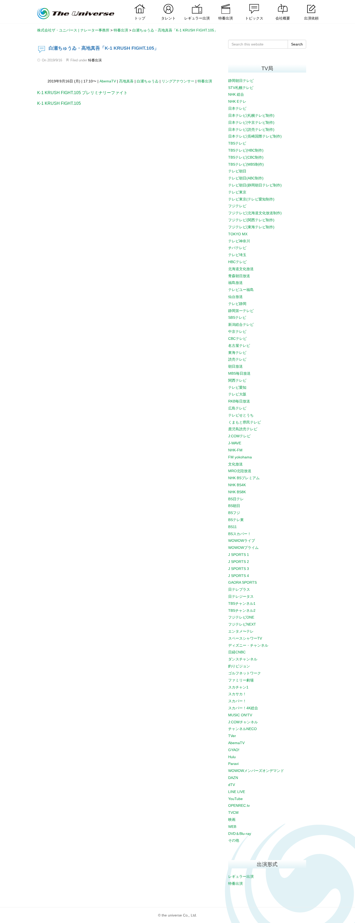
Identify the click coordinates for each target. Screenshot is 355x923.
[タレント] (168, 4)
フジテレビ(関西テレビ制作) (251, 220)
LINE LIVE (236, 792)
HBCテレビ (237, 262)
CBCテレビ (237, 338)
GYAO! (233, 750)
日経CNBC (237, 652)
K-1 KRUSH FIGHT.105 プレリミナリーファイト (82, 92)
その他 (233, 840)
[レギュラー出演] (197, 4)
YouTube (235, 799)
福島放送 (235, 283)
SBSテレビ (237, 317)
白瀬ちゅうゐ (148, 81)
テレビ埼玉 (237, 255)
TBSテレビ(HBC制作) (246, 150)
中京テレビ (237, 331)
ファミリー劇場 (241, 680)
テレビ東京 (237, 192)
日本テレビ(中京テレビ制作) (251, 122)
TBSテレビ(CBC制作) (246, 157)
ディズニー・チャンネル (248, 645)
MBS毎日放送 (239, 373)
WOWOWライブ (241, 540)
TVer (232, 736)
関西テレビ (237, 380)
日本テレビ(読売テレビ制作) (251, 129)
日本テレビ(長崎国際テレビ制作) (255, 136)
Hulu (232, 757)
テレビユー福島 (241, 290)
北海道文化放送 (241, 269)
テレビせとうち (241, 415)
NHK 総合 (236, 94)
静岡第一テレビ (241, 311)
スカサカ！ (237, 694)
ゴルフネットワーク (244, 673)
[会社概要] (282, 4)
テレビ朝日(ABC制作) (246, 178)
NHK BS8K (237, 492)
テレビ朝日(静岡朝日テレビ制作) (255, 185)
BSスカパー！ (239, 534)
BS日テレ (236, 499)
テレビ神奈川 (239, 241)
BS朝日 (234, 506)
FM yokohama (240, 457)
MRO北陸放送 (239, 471)
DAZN (233, 778)
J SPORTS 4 (238, 576)
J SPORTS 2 (238, 562)
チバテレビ (237, 248)
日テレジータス (241, 596)
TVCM (233, 812)
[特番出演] (225, 4)
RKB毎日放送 (239, 401)
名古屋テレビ (239, 345)
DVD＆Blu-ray (239, 833)
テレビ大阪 (237, 394)
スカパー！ (237, 701)
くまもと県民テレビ (244, 422)
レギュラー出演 (241, 876)
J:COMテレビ (239, 436)
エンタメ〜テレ (241, 631)
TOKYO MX (237, 234)
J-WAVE (234, 443)
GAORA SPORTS (242, 582)
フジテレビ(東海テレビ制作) (251, 227)
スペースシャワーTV (245, 638)
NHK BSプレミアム (244, 478)
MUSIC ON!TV (240, 715)
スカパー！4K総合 (243, 708)
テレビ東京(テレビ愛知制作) (251, 199)
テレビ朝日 (237, 171)
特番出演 (95, 60)
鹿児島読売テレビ (242, 429)
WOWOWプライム (243, 547)
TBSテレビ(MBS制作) (246, 164)
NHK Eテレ (237, 101)
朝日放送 (235, 366)
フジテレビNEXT (242, 624)
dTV (231, 785)
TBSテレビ (237, 143)
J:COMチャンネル (243, 722)
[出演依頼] (311, 4)
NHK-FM (235, 450)
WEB (232, 826)
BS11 (232, 527)
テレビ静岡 (237, 304)
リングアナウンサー (178, 81)
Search (297, 44)
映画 (231, 819)
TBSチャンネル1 (241, 603)
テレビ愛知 (237, 387)
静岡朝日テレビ (241, 81)
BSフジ (234, 513)
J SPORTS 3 (238, 569)
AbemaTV (108, 81)
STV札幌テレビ (240, 88)
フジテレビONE (241, 617)
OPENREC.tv (239, 805)
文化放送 (235, 464)
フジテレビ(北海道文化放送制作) (255, 213)
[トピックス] (254, 4)
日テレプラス (239, 589)
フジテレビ (237, 206)
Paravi (233, 764)
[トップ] (140, 4)
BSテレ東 (236, 520)
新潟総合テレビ (241, 324)
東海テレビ (237, 352)
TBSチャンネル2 (241, 610)
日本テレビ (237, 108)
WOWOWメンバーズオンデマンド (256, 771)
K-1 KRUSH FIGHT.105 (59, 103)
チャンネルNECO (242, 729)
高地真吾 (126, 81)
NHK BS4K (237, 485)
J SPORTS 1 (238, 554)
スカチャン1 (238, 687)
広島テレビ (237, 408)
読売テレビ (237, 359)
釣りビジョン (239, 666)
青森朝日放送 (239, 276)
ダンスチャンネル (242, 659)
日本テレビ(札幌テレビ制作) (251, 115)
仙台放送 (235, 297)
